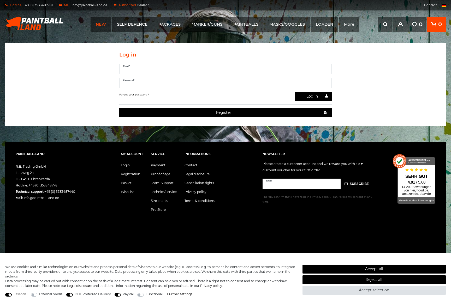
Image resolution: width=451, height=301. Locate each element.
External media (51, 294)
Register (223, 112)
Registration (130, 174)
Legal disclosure (197, 174)
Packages (169, 24)
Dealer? (143, 5)
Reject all (374, 279)
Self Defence (132, 24)
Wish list (127, 192)
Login (125, 165)
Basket (126, 183)
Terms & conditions (200, 201)
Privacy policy (195, 192)
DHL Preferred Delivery (93, 294)
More (349, 24)
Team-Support (162, 183)
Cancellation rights (199, 183)
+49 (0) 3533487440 (59, 192)
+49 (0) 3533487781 (43, 185)
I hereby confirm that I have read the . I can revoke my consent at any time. (317, 199)
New (101, 24)
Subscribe (359, 184)
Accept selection (374, 290)
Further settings (179, 294)
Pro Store (158, 210)
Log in (312, 96)
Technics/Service (164, 192)
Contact (430, 5)
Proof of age (160, 174)
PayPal (128, 294)
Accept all (374, 268)
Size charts (159, 201)
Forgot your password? (134, 94)
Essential (20, 294)
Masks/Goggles (287, 24)
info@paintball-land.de (89, 5)
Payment (158, 165)
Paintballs (245, 24)
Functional (154, 294)
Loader (324, 24)
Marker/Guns (207, 24)
